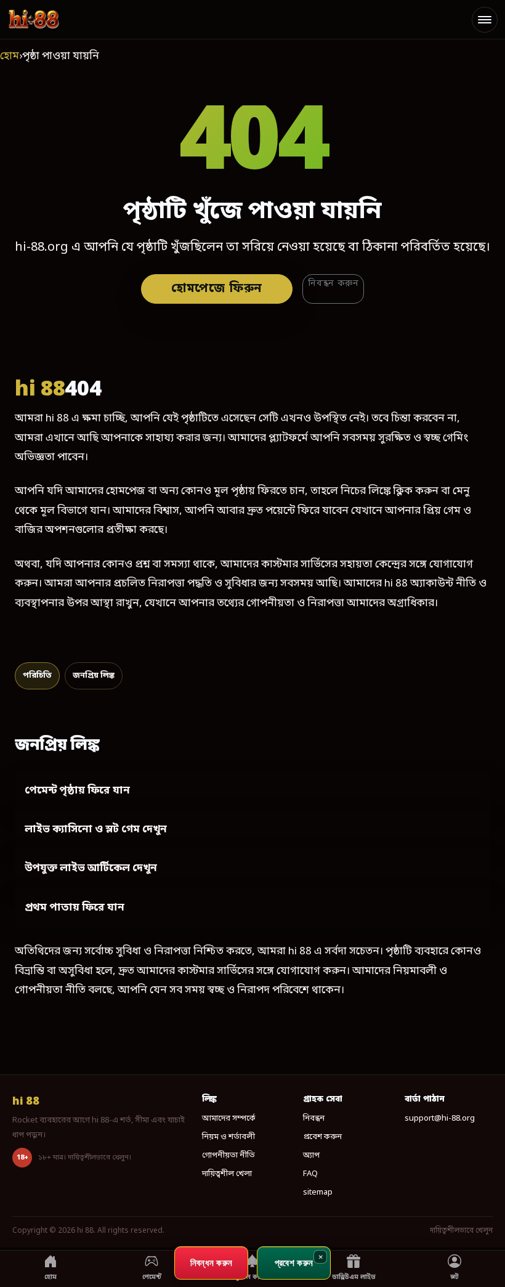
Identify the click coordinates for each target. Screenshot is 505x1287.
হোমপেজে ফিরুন (216, 289)
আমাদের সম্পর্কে (229, 1118)
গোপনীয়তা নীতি (228, 1155)
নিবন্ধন (314, 1118)
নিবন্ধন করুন (333, 284)
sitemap (318, 1192)
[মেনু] (485, 20)
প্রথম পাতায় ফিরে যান (74, 908)
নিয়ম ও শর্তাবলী (228, 1137)
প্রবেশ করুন (322, 1137)
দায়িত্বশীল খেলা (227, 1174)
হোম (9, 56)
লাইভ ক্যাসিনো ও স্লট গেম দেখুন (96, 829)
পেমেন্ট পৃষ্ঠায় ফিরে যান (77, 791)
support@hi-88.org (440, 1118)
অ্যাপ (311, 1155)
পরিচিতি (37, 675)
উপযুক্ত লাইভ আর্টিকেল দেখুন (91, 868)
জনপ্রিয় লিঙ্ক (94, 675)
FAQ (310, 1174)
